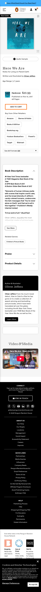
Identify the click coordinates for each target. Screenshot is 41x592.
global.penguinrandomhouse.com (20, 410)
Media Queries (20, 459)
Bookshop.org (12, 130)
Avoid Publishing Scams (20, 490)
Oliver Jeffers (29, 76)
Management (20, 433)
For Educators (21, 513)
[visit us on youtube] (18, 406)
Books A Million (13, 124)
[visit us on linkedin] (23, 406)
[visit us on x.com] (14, 406)
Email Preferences (20, 471)
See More (11, 228)
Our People (21, 427)
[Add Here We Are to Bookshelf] (38, 16)
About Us (21, 421)
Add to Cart (16, 107)
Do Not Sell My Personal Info (20, 484)
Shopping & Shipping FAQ (20, 510)
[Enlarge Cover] (38, 51)
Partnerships (20, 456)
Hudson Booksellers (15, 136)
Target (9, 142)
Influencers (20, 462)
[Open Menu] (4, 9)
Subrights (20, 516)
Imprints (20, 445)
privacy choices (7, 579)
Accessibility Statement (20, 439)
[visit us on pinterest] (28, 406)
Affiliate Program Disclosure (20, 487)
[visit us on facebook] (9, 406)
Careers (20, 442)
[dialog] (20, 575)
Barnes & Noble (24, 118)
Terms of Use (20, 475)
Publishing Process (20, 504)
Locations (20, 430)
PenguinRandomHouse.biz (20, 468)
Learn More (12, 319)
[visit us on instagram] (32, 406)
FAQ (20, 507)
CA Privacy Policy (20, 481)
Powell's (31, 136)
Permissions (20, 519)
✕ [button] (37, 562)
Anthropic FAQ (20, 493)
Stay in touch (21, 398)
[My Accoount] (31, 9)
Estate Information (20, 522)
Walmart (20, 142)
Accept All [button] (33, 584)
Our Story (20, 424)
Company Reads (20, 465)
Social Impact (20, 436)
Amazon (10, 118)
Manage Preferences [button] (10, 583)
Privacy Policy (20, 478)
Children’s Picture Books (15, 242)
